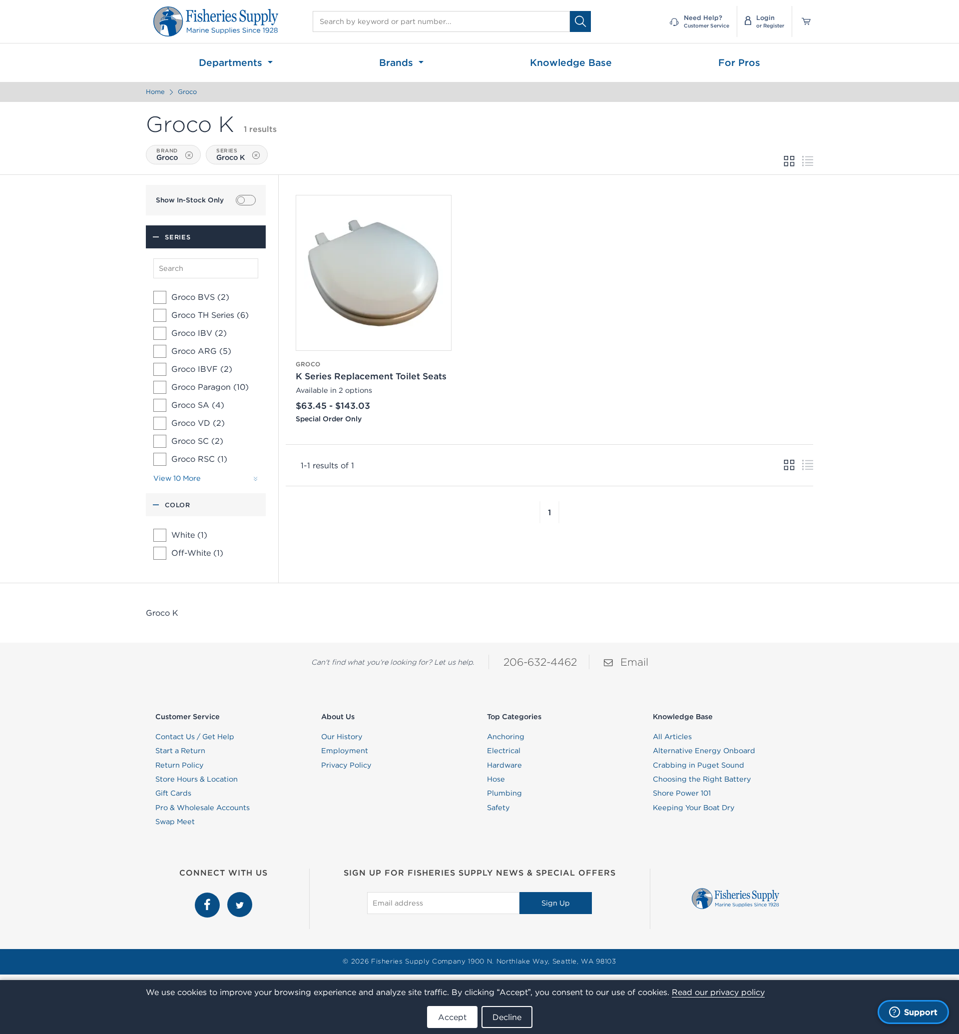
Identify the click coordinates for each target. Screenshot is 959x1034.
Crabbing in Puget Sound (698, 765)
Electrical (503, 750)
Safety (498, 807)
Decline (506, 1017)
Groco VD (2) (198, 423)
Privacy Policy (346, 765)
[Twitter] (240, 898)
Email (634, 662)
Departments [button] (232, 62)
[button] (539, 512)
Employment (344, 750)
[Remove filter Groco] (189, 155)
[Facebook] (208, 898)
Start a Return (180, 750)
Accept (452, 1017)
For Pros (739, 62)
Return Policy (179, 765)
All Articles (672, 736)
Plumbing (504, 793)
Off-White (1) (197, 553)
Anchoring (505, 736)
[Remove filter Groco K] (256, 155)
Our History (342, 736)
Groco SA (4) (197, 405)
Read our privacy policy (718, 992)
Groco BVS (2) (200, 297)
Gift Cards (173, 793)
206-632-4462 (540, 662)
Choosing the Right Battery (702, 779)
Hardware (504, 765)
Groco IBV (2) (199, 333)
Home (155, 91)
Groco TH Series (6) (210, 315)
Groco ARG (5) (201, 351)
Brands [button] (397, 62)
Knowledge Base (571, 62)
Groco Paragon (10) (210, 387)
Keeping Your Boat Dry (694, 807)
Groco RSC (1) (199, 459)
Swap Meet (175, 821)
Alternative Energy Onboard (704, 750)
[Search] (580, 21)
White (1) (189, 535)
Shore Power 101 (682, 793)
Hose (496, 779)
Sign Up (555, 903)
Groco (187, 91)
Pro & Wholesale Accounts (202, 807)
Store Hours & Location (196, 779)
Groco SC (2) (197, 441)
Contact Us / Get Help (194, 736)
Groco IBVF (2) (201, 369)
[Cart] (802, 21)
